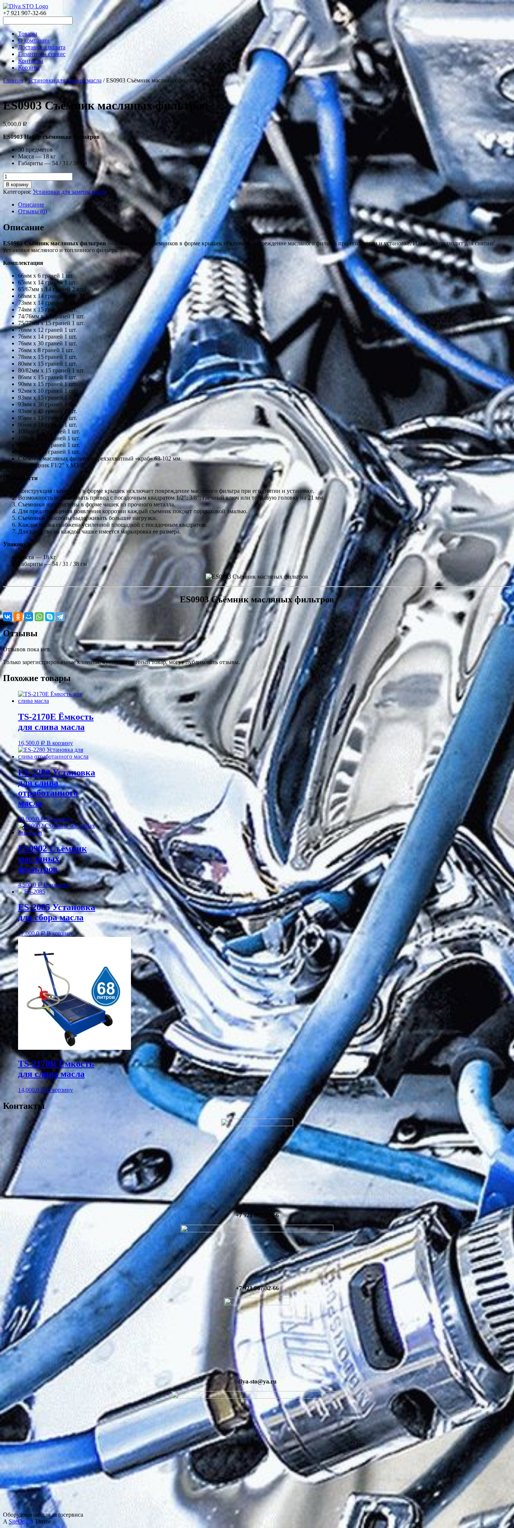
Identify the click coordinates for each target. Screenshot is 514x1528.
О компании (34, 40)
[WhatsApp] (39, 616)
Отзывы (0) (32, 211)
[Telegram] (60, 616)
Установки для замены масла (65, 80)
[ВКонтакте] (7, 616)
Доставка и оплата (41, 47)
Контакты (30, 61)
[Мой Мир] (28, 616)
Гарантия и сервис (41, 54)
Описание (31, 204)
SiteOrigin (21, 1521)
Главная (13, 80)
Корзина (29, 67)
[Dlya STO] (25, 6)
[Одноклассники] (18, 616)
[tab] (264, 204)
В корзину (17, 184)
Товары (27, 33)
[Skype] (49, 616)
